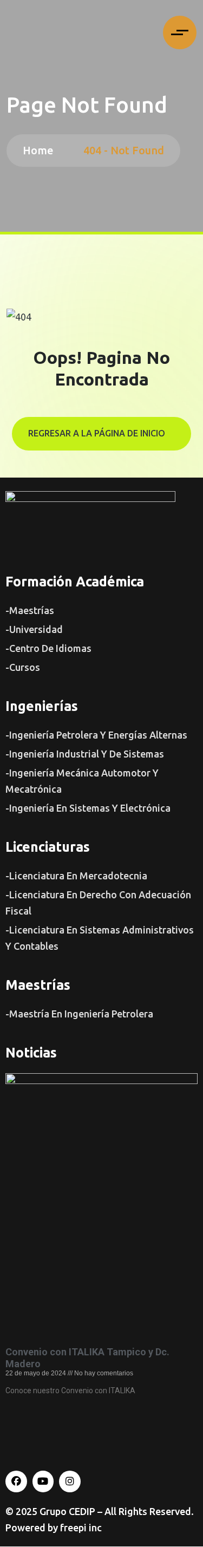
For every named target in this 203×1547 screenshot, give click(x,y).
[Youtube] (43, 1481)
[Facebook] (16, 1481)
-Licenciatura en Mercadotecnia (76, 875)
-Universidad (34, 629)
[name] (180, 32)
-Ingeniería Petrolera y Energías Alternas (96, 734)
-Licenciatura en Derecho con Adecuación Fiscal (98, 902)
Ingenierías (41, 706)
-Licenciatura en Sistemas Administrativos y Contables (99, 937)
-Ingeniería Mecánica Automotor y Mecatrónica (82, 780)
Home (41, 150)
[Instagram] (70, 1481)
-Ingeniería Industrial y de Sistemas (84, 753)
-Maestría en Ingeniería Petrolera (79, 1013)
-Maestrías (29, 610)
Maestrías (37, 985)
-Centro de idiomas (48, 648)
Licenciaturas (47, 846)
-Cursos (22, 667)
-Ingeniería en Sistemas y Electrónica (88, 807)
